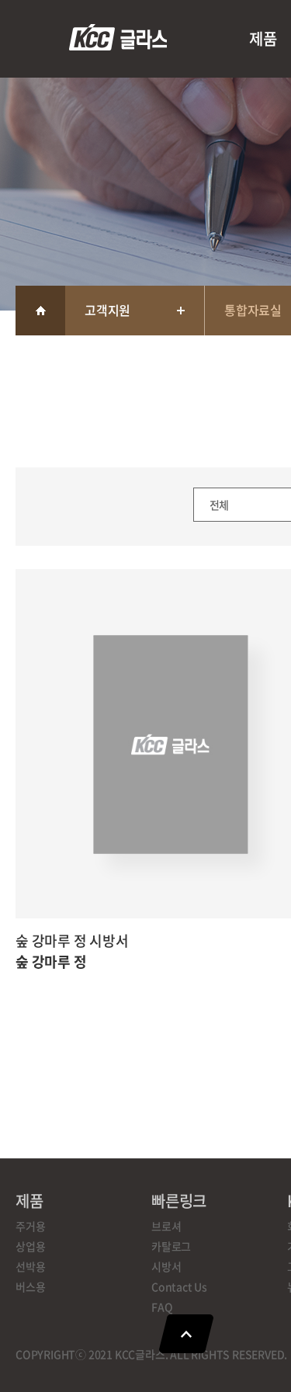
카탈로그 (171, 1246)
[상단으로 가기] (186, 1333)
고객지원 (107, 309)
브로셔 (166, 1226)
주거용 (30, 1226)
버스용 (30, 1286)
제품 (263, 38)
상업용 (30, 1246)
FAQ (161, 1306)
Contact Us (179, 1286)
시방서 (166, 1266)
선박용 (30, 1266)
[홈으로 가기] (41, 310)
